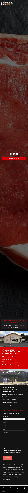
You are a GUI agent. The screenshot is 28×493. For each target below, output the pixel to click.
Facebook (24, 491)
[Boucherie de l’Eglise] (3, 487)
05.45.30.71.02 (14, 362)
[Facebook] (24, 488)
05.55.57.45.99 (14, 400)
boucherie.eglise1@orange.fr (16, 365)
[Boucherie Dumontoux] (10, 487)
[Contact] (17, 488)
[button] (26, 3)
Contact (17, 491)
